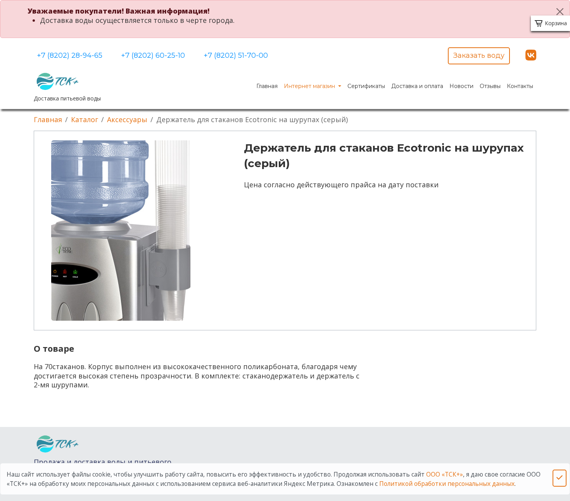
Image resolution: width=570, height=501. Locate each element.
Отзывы (490, 86)
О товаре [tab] (54, 348)
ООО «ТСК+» (444, 474)
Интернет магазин (310, 86)
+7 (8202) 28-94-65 (69, 55)
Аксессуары (127, 119)
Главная (267, 86)
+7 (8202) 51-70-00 (236, 55)
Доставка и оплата (417, 86)
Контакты (520, 86)
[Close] (560, 11)
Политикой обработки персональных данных (447, 483)
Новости (461, 86)
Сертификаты (366, 86)
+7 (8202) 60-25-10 (153, 55)
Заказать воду (478, 55)
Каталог (84, 119)
